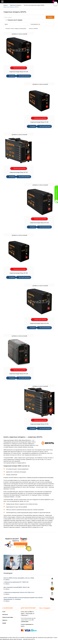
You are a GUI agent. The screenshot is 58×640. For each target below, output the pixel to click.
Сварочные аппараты (15, 5)
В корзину (12, 76)
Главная (5, 5)
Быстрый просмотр (24, 76)
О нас (3, 611)
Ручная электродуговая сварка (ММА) (34, 5)
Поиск (50, 17)
